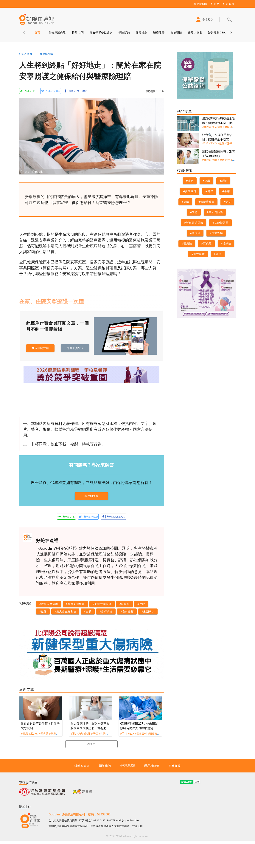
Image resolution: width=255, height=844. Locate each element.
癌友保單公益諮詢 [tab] (101, 32)
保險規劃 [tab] (141, 32)
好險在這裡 (25, 54)
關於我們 (105, 766)
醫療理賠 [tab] (158, 32)
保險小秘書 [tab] (195, 32)
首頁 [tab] (37, 32)
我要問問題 (127, 766)
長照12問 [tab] (78, 32)
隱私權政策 (151, 766)
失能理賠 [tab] (176, 32)
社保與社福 (46, 54)
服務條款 (175, 766)
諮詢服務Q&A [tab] (217, 32)
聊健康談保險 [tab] (57, 32)
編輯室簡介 (81, 766)
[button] (229, 19)
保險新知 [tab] (124, 32)
